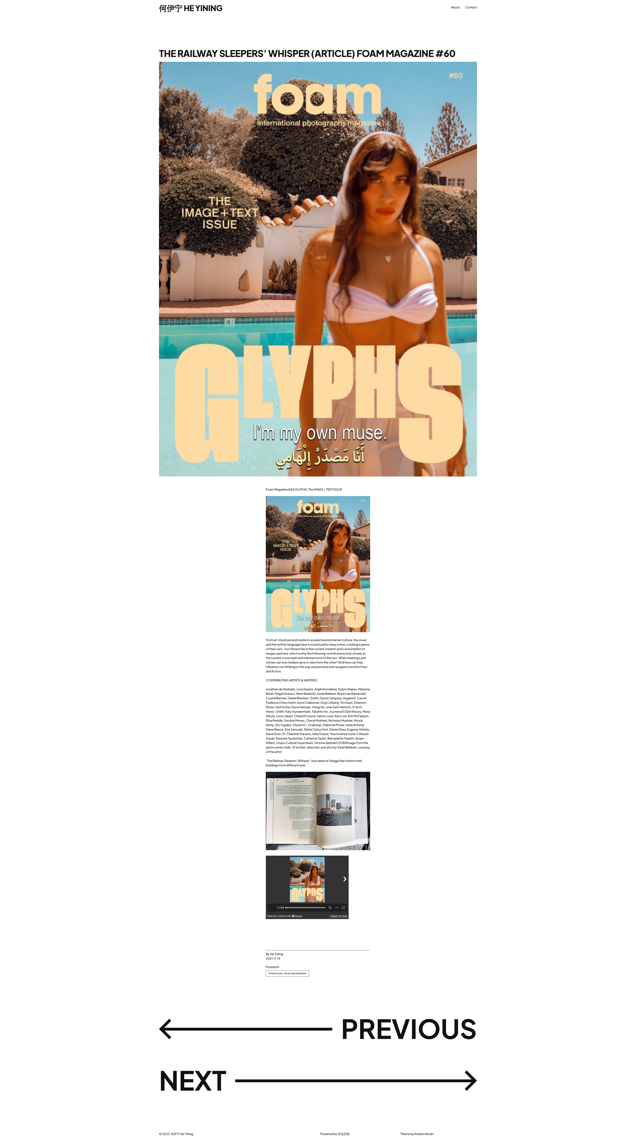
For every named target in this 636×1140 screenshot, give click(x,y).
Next (192, 1080)
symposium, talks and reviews (287, 973)
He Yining (276, 954)
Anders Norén (424, 1134)
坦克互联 (344, 1134)
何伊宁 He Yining (191, 8)
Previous (409, 1028)
